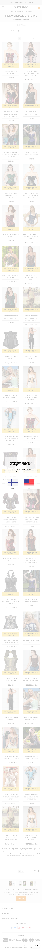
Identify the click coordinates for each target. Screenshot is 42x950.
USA (29, 488)
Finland (12, 488)
